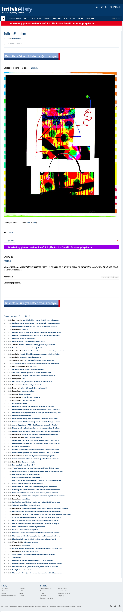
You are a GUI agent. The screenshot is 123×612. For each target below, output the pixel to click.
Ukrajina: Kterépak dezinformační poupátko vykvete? (40, 434)
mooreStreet (26, 499)
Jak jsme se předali (28, 462)
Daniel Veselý (17, 351)
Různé (21, 596)
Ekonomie (4, 591)
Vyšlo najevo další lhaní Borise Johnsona (26, 505)
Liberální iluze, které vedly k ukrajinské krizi (27, 477)
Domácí (22, 588)
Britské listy (18, 10)
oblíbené (115, 277)
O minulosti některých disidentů (30, 357)
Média (21, 593)
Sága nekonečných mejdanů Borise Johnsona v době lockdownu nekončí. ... (38, 563)
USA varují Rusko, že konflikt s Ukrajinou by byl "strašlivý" (32, 382)
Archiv (26, 18)
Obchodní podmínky (46, 598)
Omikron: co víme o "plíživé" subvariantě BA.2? (28, 342)
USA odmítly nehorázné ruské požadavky (26, 474)
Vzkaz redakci (62, 591)
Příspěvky (90, 18)
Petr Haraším (16, 400)
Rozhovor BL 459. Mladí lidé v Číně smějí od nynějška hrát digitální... (35, 487)
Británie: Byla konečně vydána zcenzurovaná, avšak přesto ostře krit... (36, 335)
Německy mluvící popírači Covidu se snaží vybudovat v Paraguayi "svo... (37, 412)
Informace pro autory (64, 593)
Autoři (80, 18)
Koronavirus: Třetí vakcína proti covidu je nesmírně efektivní (33, 406)
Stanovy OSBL (62, 588)
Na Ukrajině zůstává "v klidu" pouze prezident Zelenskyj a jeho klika (45, 508)
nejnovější (106, 277)
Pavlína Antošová (18, 437)
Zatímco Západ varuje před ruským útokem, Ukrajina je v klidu (33, 554)
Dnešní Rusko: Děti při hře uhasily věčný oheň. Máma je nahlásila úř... (36, 431)
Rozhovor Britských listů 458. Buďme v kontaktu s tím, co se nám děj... (36, 453)
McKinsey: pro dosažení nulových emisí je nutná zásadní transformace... (37, 490)
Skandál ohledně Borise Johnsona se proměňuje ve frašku (39, 354)
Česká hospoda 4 (25, 394)
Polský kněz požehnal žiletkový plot (24, 570)
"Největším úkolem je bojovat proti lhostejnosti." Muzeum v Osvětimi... (36, 459)
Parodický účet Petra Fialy (21, 446)
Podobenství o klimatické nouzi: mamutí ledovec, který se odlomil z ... (35, 493)
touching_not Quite (28, 391)
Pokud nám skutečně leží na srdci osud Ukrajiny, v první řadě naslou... (46, 351)
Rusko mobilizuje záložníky (21, 416)
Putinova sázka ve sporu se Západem (25, 530)
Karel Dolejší (16, 375)
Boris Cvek (16, 388)
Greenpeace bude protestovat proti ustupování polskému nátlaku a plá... (36, 511)
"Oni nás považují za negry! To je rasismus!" (39, 360)
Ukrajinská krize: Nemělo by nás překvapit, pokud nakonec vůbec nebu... (47, 514)
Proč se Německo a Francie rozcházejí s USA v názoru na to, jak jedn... (36, 523)
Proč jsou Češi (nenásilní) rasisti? (23, 465)
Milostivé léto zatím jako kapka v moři (33, 388)
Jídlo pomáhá (16, 557)
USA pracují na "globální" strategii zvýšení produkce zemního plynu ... (36, 536)
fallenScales (26, 545)
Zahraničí (4, 588)
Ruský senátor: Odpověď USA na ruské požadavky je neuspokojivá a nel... (37, 471)
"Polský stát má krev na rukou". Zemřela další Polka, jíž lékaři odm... (35, 468)
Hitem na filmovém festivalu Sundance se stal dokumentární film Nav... (36, 520)
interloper (25, 329)
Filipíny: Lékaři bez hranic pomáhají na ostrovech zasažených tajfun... (35, 428)
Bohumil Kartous (18, 456)
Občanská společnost (8, 596)
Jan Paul (15, 345)
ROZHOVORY (36, 18)
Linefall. (34, 67)
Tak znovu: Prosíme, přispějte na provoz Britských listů (32, 372)
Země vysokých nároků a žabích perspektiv (40, 456)
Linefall (10, 233)
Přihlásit (116, 6)
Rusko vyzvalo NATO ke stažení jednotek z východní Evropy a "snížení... (36, 422)
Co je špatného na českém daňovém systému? (28, 369)
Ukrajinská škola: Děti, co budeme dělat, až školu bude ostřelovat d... (35, 567)
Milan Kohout (16, 397)
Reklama (43, 596)
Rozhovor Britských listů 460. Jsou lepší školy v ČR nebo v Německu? (36, 409)
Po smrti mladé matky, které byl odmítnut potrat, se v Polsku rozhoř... (35, 419)
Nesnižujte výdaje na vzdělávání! (23, 338)
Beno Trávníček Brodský (20, 366)
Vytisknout (10, 241)
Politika (21, 591)
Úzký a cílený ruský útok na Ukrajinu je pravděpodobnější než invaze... (36, 502)
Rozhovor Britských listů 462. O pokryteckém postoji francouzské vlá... (36, 443)
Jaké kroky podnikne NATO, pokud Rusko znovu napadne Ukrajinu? (35, 425)
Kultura (3, 593)
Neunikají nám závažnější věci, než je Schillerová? (29, 348)
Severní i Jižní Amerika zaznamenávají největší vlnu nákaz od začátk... (36, 449)
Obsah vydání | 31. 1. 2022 (17, 316)
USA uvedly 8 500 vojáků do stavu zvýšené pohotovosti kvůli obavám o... (37, 573)
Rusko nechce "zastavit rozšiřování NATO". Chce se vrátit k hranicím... (36, 533)
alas (23, 379)
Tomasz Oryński (17, 360)
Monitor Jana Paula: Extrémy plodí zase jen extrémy (37, 345)
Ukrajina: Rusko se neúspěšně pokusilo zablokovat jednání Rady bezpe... (37, 332)
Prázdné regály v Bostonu (31, 397)
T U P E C (33, 366)
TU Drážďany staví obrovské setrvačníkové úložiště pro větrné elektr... (36, 363)
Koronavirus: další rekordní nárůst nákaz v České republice (32, 560)
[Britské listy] (32, 57)
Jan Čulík (15, 354)
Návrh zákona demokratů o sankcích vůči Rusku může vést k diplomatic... (37, 480)
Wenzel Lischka (17, 542)
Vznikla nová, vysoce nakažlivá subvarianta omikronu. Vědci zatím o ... (36, 440)
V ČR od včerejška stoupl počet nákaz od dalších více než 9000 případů (36, 517)
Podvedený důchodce (19, 403)
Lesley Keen (16, 38)
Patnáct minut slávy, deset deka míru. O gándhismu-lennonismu (43, 496)
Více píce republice (28, 400)
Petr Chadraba (17, 320)
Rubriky (56, 18)
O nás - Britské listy (46, 588)
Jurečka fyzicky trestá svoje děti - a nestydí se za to (41, 320)
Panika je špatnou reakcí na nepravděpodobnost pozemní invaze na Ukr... (37, 548)
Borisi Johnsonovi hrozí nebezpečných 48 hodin (28, 527)
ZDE (28, 222)
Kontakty (43, 591)
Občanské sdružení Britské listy (24, 606)
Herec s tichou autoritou (33, 437)
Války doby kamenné (31, 542)
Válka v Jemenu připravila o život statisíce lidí (27, 483)
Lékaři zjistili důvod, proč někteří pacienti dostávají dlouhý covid (34, 539)
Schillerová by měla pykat (32, 385)
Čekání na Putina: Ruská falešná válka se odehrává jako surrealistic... (36, 323)
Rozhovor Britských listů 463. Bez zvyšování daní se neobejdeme (34, 326)
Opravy (42, 593)
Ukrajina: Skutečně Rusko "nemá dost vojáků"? (38, 375)
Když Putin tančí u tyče (30, 551)
